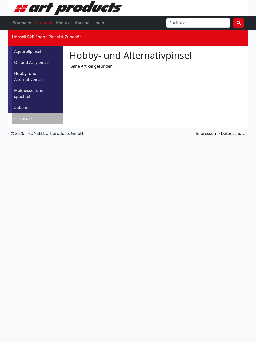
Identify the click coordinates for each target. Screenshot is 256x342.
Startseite (22, 23)
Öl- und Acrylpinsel (32, 62)
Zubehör (22, 107)
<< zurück (23, 118)
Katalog (82, 23)
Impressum (207, 133)
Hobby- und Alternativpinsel (29, 76)
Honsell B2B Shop (28, 37)
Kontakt (63, 23)
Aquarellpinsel (27, 51)
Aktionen (43, 23)
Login (99, 23)
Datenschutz (233, 133)
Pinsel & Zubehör (65, 37)
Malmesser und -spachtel (30, 93)
